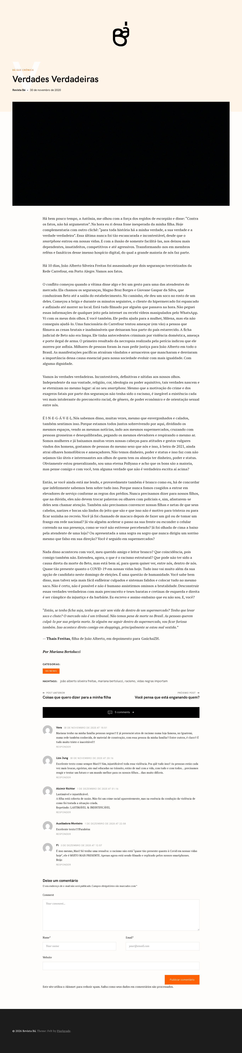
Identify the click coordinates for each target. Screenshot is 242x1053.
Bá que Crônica (23, 70)
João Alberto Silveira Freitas (78, 681)
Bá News (51, 671)
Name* (47, 937)
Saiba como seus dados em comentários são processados (137, 987)
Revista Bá (18, 90)
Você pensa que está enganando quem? (167, 697)
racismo (130, 681)
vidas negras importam (152, 681)
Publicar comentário (182, 979)
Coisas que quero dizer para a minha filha (77, 697)
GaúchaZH (150, 638)
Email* (130, 937)
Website (47, 957)
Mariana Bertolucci (110, 681)
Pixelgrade (63, 1031)
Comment (48, 895)
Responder (63, 746)
